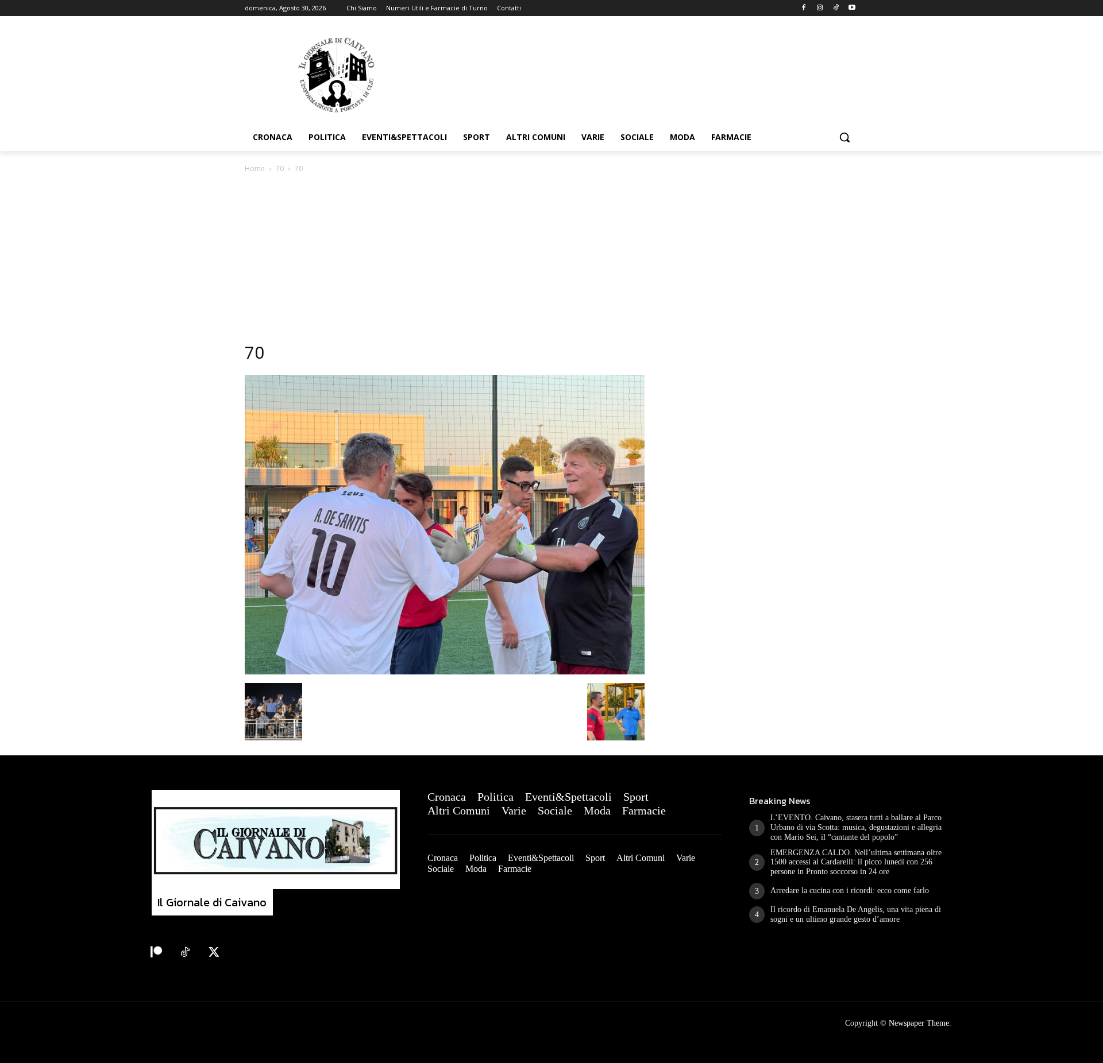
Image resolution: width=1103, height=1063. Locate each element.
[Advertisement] (551, 261)
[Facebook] (804, 8)
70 (280, 168)
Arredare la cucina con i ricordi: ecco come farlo (849, 890)
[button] (844, 137)
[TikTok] (835, 8)
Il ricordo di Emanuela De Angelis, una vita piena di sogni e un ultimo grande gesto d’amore (855, 914)
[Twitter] (213, 952)
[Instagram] (820, 8)
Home (255, 168)
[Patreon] (156, 952)
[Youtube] (851, 8)
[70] (445, 671)
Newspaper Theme (919, 1023)
